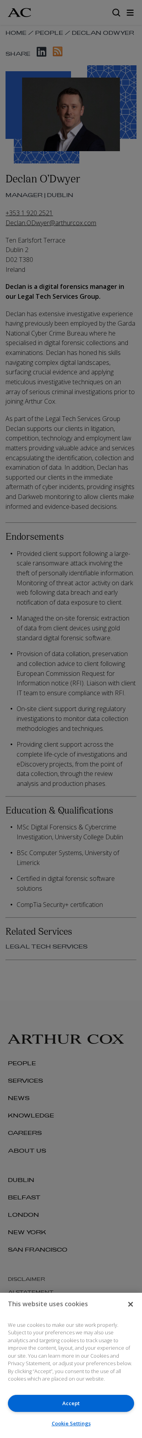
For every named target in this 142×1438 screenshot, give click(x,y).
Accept (71, 1403)
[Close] (130, 1304)
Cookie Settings (71, 1423)
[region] (71, 1365)
